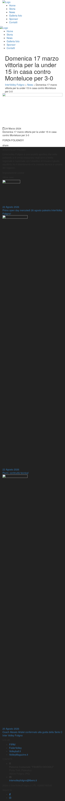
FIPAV (12, 744)
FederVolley (15, 747)
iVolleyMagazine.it (18, 754)
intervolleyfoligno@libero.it (23, 780)
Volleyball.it (15, 751)
